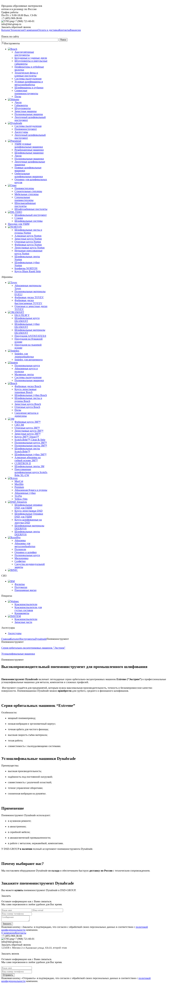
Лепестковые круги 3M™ (29, 430)
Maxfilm (19, 484)
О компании (8, 932)
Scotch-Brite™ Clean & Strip (30, 439)
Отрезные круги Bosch (27, 407)
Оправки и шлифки (26, 552)
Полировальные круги (27, 365)
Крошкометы (22, 613)
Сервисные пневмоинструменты (26, 92)
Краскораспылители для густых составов (28, 609)
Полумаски (21, 587)
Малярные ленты (24, 374)
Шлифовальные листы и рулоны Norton (28, 231)
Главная (5, 639)
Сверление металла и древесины (26, 414)
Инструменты (27, 639)
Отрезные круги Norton (28, 241)
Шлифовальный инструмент (31, 215)
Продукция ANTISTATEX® (30, 335)
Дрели (18, 102)
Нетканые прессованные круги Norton (28, 252)
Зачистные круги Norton (28, 238)
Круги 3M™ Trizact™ (27, 436)
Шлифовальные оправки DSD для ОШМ (28, 506)
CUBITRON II (23, 463)
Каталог (14, 639)
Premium (19, 487)
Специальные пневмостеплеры (24, 199)
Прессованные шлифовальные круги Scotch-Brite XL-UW (31, 472)
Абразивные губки (25, 493)
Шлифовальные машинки (29, 152)
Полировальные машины (29, 114)
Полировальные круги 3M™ (31, 442)
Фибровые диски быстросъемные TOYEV (28, 302)
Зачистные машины (26, 111)
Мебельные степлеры (27, 194)
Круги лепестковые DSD (29, 510)
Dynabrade (41, 639)
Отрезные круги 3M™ (27, 427)
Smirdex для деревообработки (24, 355)
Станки (19, 218)
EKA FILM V (22, 315)
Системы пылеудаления (28, 78)
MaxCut (19, 481)
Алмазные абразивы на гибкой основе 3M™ (28, 459)
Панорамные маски (25, 590)
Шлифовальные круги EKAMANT (27, 319)
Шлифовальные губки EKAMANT (27, 325)
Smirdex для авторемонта (29, 359)
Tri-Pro (18, 496)
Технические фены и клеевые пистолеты (26, 74)
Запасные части (23, 622)
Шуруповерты (23, 108)
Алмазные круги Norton (28, 235)
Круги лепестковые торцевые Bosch (25, 391)
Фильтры (20, 584)
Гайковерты (21, 105)
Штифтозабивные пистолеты (31, 209)
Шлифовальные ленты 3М (29, 466)
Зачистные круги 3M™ (28, 433)
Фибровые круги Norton (28, 244)
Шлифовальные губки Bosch (31, 395)
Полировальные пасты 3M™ (31, 445)
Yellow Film (21, 499)
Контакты (20, 932)
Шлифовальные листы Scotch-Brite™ (27, 450)
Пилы (18, 96)
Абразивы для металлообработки (25, 545)
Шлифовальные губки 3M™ (31, 454)
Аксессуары (21, 132)
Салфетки (20, 561)
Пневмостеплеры (24, 188)
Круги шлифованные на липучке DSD (28, 521)
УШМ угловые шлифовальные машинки (29, 145)
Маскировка (21, 558)
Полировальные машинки (29, 158)
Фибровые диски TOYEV (29, 297)
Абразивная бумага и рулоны (31, 490)
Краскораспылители (26, 604)
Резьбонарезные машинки (29, 149)
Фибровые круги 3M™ (28, 421)
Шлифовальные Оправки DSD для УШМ (29, 515)
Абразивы (20, 540)
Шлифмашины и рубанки (29, 87)
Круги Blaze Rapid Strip (28, 271)
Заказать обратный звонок (16, 27)
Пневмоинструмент (26, 129)
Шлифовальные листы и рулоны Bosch (28, 399)
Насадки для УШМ (18, 223)
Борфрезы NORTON (26, 268)
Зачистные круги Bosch (28, 404)
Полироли (20, 549)
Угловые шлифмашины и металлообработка (29, 83)
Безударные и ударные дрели (31, 57)
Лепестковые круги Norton (30, 247)
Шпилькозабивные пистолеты (25, 205)
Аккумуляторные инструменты (24, 53)
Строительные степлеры (28, 191)
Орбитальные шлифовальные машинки (29, 175)
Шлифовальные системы (29, 221)
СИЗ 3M (19, 424)
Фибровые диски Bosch (28, 386)
